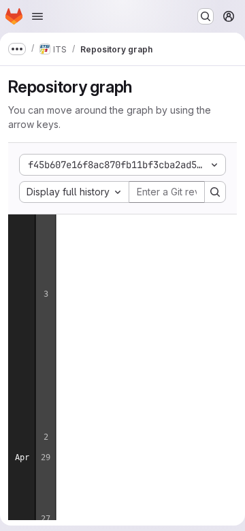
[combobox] (74, 192)
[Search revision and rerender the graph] (215, 192)
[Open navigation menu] (37, 16)
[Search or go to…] (205, 16)
